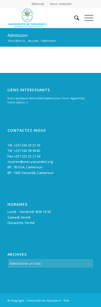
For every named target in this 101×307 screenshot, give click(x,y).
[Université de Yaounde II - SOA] (42, 17)
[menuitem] (38, 4)
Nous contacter (61, 4)
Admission (17, 35)
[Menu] (86, 17)
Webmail (38, 4)
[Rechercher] (74, 17)
